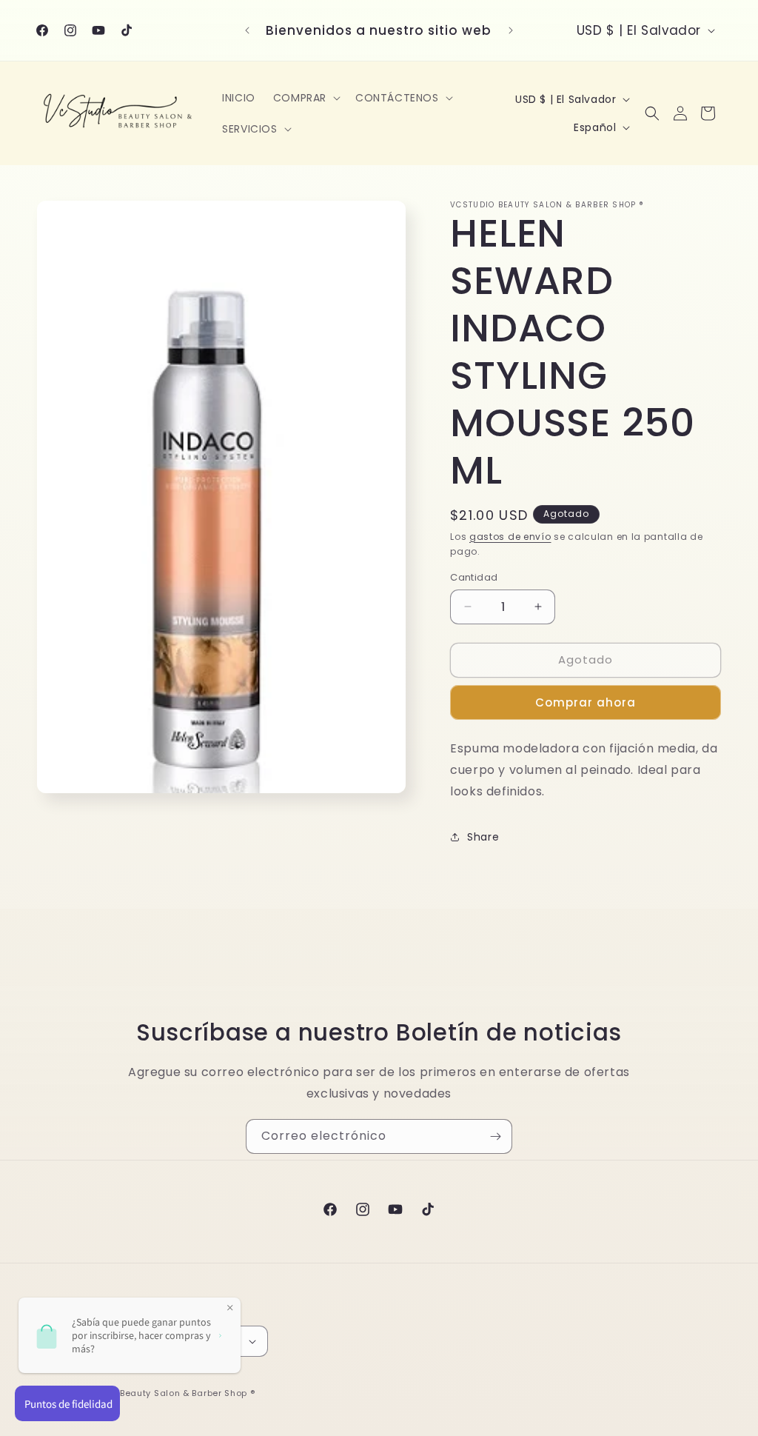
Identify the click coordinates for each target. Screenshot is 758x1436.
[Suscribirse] (495, 1136)
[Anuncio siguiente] (510, 30)
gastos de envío (510, 536)
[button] (305, 97)
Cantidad (473, 577)
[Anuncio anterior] (247, 30)
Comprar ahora (585, 702)
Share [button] (483, 836)
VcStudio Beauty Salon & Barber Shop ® (165, 1393)
